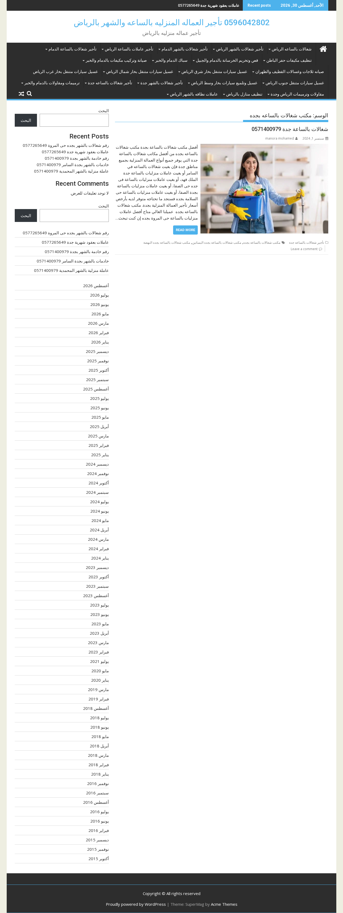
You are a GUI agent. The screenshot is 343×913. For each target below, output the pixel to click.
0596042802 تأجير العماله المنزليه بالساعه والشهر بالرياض (172, 22)
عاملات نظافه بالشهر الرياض (194, 94)
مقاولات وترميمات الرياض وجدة (297, 94)
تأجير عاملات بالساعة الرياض (129, 49)
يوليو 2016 (99, 811)
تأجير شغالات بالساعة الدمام (72, 49)
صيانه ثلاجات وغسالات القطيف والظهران (289, 71)
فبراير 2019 (98, 699)
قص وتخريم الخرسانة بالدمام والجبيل (227, 60)
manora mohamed (279, 138)
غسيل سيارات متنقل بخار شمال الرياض (139, 71)
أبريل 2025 (99, 426)
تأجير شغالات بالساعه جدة (110, 83)
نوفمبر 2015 (98, 849)
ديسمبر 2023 (97, 567)
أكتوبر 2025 (98, 370)
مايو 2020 (100, 670)
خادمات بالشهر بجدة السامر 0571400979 (73, 164)
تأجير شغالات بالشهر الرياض (239, 49)
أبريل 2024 (99, 529)
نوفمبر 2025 (98, 360)
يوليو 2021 (99, 661)
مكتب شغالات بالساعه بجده (261, 242)
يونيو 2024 (99, 511)
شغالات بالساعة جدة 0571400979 (290, 129)
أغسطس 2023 (96, 595)
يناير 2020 (100, 680)
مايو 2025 (100, 417)
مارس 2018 (98, 755)
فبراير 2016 (98, 830)
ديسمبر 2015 (97, 839)
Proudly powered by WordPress (136, 904)
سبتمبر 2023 (97, 586)
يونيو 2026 (99, 304)
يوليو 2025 (99, 398)
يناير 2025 (100, 454)
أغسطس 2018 (96, 708)
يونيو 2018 (99, 727)
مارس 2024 (98, 539)
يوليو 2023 (99, 605)
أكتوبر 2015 (98, 858)
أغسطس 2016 (96, 802)
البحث (103, 110)
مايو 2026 (100, 313)
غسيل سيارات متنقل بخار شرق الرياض (214, 71)
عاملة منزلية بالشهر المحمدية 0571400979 (71, 171)
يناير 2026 (100, 342)
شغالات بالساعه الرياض (292, 49)
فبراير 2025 (98, 445)
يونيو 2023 (99, 614)
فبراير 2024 (98, 548)
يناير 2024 (100, 558)
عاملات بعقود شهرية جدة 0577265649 (75, 151)
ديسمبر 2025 (97, 351)
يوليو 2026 (99, 295)
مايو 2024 (100, 520)
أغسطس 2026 (96, 285)
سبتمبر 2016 (97, 792)
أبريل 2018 (99, 745)
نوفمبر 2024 (98, 473)
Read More (185, 230)
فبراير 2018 (98, 764)
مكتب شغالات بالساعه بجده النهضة (166, 242)
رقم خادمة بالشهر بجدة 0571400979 (210, 5)
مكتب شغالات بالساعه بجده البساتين (216, 242)
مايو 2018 (100, 736)
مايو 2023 (100, 623)
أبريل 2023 (99, 633)
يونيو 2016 (99, 821)
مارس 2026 (98, 323)
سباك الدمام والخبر (171, 60)
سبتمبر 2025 (97, 379)
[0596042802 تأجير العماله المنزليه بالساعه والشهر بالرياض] (323, 48)
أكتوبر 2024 (98, 482)
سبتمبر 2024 (97, 492)
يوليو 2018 (99, 717)
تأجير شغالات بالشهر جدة (161, 83)
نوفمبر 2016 (98, 783)
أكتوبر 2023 (98, 576)
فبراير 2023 (98, 652)
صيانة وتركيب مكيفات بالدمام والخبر (116, 60)
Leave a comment (304, 249)
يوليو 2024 (99, 501)
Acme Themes (224, 904)
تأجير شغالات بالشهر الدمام (185, 49)
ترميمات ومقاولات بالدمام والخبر (52, 83)
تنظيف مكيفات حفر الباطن (289, 60)
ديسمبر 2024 (97, 464)
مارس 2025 (98, 436)
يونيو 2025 (99, 407)
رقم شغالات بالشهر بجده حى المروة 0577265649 (66, 145)
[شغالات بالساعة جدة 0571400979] (264, 147)
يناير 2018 (100, 774)
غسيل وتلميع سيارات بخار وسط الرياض (224, 83)
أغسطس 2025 (96, 389)
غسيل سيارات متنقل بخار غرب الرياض (65, 71)
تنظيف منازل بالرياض (244, 94)
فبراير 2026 (98, 332)
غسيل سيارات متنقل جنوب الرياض (295, 83)
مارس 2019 (98, 689)
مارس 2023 (98, 642)
